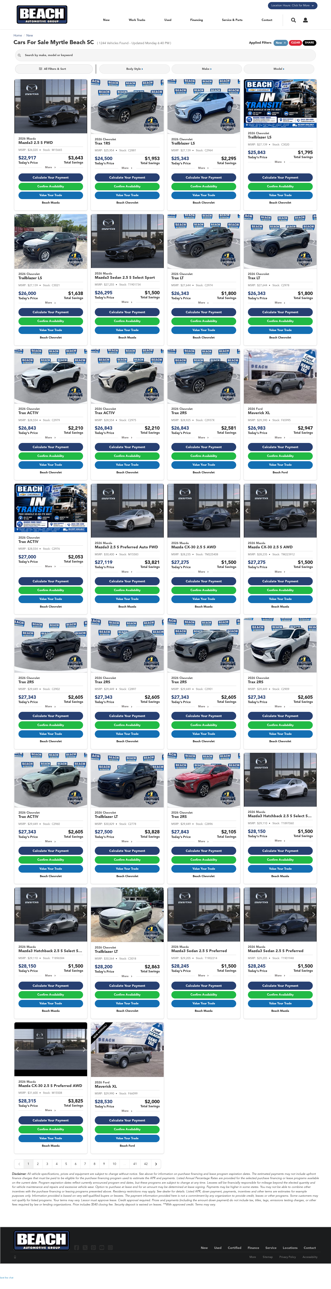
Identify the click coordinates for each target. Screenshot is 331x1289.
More (48, 167)
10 (114, 1164)
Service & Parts (232, 20)
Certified (234, 1248)
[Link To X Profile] (85, 1247)
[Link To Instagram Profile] (110, 1247)
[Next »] (156, 1164)
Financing (196, 20)
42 (146, 1164)
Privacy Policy (287, 1257)
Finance (253, 1248)
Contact (267, 20)
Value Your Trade (50, 195)
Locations (290, 1248)
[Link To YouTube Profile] (102, 1247)
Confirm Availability (50, 186)
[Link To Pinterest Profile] (94, 1247)
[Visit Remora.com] (307, 1269)
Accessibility (310, 1257)
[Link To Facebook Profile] (77, 1247)
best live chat (6, 1278)
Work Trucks (137, 20)
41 (135, 1164)
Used (167, 20)
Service (271, 1248)
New (106, 20)
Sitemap (268, 1257)
